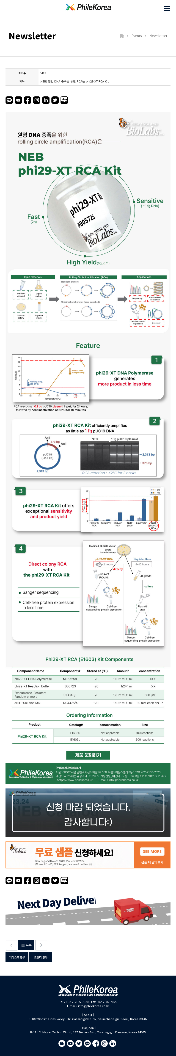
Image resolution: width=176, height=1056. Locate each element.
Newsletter (158, 35)
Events (136, 35)
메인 (121, 36)
